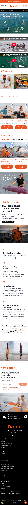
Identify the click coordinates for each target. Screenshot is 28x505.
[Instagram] (15, 435)
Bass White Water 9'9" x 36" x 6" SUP (21, 121)
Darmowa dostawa (13, 414)
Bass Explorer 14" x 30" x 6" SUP (7, 121)
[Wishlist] (23, 6)
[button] (2, 23)
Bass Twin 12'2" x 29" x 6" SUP (7, 160)
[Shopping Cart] (26, 6)
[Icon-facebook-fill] (12, 435)
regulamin (11, 387)
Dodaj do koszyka (7, 127)
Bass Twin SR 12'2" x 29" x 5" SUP (21, 160)
